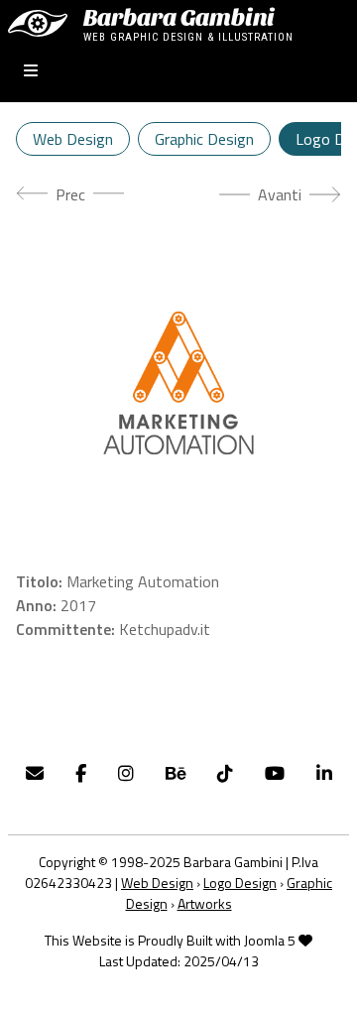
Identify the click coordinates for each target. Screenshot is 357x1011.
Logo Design (240, 882)
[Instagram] (126, 773)
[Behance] (175, 773)
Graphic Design (204, 139)
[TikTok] (225, 773)
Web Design (73, 139)
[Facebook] (81, 773)
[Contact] (35, 773)
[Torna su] (322, 974)
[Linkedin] (324, 773)
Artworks (205, 903)
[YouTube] (274, 773)
